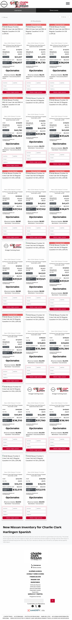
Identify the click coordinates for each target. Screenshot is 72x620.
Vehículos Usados (35, 586)
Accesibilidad (18, 616)
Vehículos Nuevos (35, 585)
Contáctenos (8, 616)
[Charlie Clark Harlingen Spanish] (14, 4)
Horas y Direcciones (35, 574)
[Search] (52, 601)
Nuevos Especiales (35, 588)
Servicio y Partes (35, 594)
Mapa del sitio (46, 616)
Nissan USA (35, 579)
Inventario (35, 582)
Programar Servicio (35, 596)
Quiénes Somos (35, 571)
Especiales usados (35, 590)
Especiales (35, 592)
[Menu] (67, 4)
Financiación (35, 577)
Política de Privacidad (32, 616)
